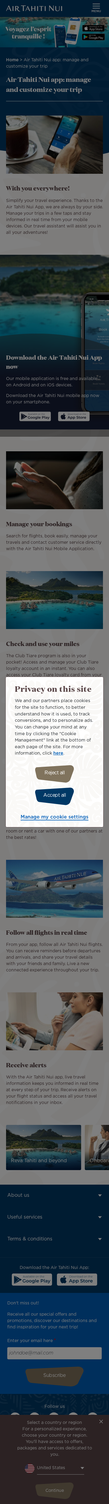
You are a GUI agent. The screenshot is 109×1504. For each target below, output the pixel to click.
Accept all (54, 795)
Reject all (54, 773)
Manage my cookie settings (54, 817)
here (58, 753)
